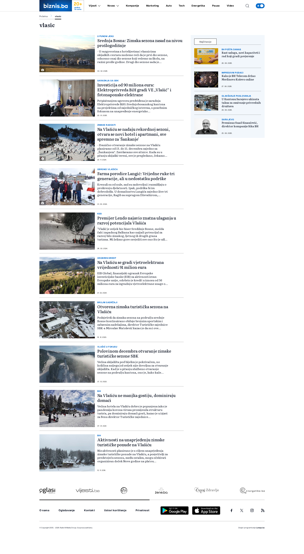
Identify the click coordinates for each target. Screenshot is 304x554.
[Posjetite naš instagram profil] (252, 510)
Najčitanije (205, 41)
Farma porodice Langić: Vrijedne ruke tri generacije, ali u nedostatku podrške (136, 176)
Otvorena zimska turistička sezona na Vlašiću (132, 309)
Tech (182, 6)
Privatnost (143, 510)
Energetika (198, 6)
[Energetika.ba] (252, 490)
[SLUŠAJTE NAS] (124, 490)
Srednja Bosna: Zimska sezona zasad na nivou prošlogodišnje (139, 42)
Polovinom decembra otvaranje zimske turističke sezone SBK (134, 353)
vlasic (58, 16)
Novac (111, 6)
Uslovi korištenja (115, 510)
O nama (44, 510)
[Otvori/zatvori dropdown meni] (98, 6)
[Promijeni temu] (260, 5)
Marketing (152, 6)
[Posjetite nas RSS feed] (263, 510)
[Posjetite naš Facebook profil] (231, 510)
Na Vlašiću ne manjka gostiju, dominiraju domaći (136, 397)
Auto (169, 6)
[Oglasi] (47, 490)
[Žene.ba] (161, 490)
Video (230, 6)
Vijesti (93, 6)
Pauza (216, 6)
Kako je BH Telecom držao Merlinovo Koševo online (238, 77)
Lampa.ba (260, 528)
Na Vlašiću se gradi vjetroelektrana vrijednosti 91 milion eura (130, 264)
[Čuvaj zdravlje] (207, 490)
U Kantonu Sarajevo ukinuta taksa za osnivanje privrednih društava (241, 102)
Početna (43, 16)
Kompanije (132, 6)
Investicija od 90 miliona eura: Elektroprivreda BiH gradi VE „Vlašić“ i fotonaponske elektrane (134, 90)
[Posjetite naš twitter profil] (241, 510)
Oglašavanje (67, 510)
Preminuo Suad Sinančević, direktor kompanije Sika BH (240, 124)
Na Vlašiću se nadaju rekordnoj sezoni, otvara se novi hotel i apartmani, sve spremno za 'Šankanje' (133, 134)
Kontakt (89, 510)
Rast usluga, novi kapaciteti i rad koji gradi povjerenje (241, 54)
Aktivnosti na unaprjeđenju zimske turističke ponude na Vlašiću (130, 442)
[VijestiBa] (87, 490)
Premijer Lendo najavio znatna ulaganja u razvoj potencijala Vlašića (136, 220)
